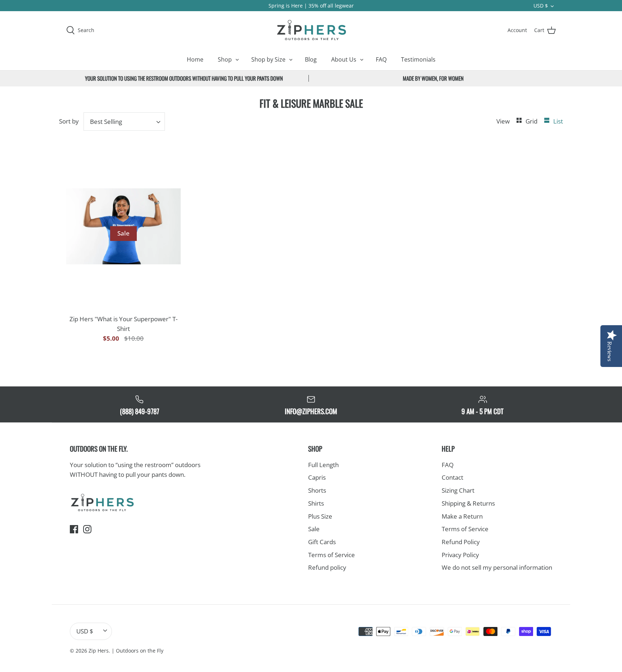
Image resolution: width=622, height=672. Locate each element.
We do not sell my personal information (497, 567)
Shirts (316, 503)
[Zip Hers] (311, 29)
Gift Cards (322, 542)
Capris (317, 477)
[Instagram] (87, 529)
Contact (452, 477)
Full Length (323, 465)
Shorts (317, 490)
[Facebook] (74, 529)
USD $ (540, 5)
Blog (311, 59)
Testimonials (418, 59)
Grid (532, 121)
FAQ (381, 59)
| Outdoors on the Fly (137, 650)
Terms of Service (331, 555)
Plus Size (320, 516)
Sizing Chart (458, 490)
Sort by (69, 121)
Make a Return (462, 516)
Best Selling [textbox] (106, 121)
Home (195, 59)
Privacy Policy (460, 555)
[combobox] (124, 121)
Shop (225, 59)
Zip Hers (99, 650)
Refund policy (327, 567)
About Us (343, 59)
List (558, 121)
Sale (314, 529)
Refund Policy (461, 542)
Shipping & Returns (468, 503)
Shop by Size (268, 59)
